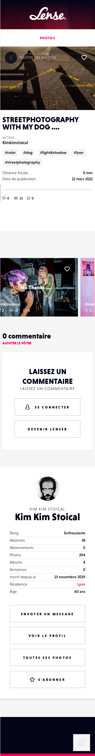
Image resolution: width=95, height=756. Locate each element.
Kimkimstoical (15, 142)
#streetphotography (22, 162)
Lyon (81, 584)
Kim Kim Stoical (47, 516)
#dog (28, 152)
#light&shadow (53, 152)
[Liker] (84, 57)
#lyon (79, 152)
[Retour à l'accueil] (47, 13)
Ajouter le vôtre (16, 343)
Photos (47, 38)
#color (10, 152)
